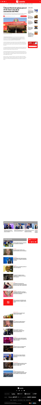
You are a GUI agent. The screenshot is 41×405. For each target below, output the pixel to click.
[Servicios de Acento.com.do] (4, 16)
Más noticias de (8, 222)
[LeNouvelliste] (13, 394)
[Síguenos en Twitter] (2, 1)
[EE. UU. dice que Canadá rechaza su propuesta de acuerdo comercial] (15, 324)
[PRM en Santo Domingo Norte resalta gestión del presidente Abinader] (19, 228)
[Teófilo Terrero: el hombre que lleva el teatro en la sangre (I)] (15, 269)
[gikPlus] (15, 397)
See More (15, 384)
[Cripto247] (35, 393)
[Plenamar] (10, 397)
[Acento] (20, 2)
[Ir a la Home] (40, 400)
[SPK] (20, 397)
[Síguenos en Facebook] (30, 242)
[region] (15, 309)
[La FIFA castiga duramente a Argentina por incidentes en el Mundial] (15, 244)
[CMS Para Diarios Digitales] (35, 403)
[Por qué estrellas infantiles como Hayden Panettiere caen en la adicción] (15, 252)
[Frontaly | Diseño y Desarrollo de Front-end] (30, 403)
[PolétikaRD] (27, 394)
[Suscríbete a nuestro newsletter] (36, 46)
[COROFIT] (29, 397)
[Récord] (34, 397)
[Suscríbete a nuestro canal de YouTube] (4, 1)
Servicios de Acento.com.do (8, 16)
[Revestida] (24, 397)
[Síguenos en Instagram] (33, 242)
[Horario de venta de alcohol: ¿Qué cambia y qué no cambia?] (15, 315)
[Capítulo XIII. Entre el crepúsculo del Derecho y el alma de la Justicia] (15, 349)
